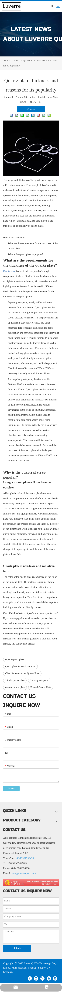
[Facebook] (30, 978)
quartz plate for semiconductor (20, 666)
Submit (11, 788)
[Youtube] (49, 978)
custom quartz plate (15, 687)
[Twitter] (42, 978)
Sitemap (32, 967)
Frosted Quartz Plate (40, 687)
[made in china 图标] (31, 882)
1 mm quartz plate (39, 680)
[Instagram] (55, 978)
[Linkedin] (36, 978)
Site (40, 102)
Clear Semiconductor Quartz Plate (22, 673)
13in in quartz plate (14, 680)
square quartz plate (14, 659)
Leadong (7, 972)
